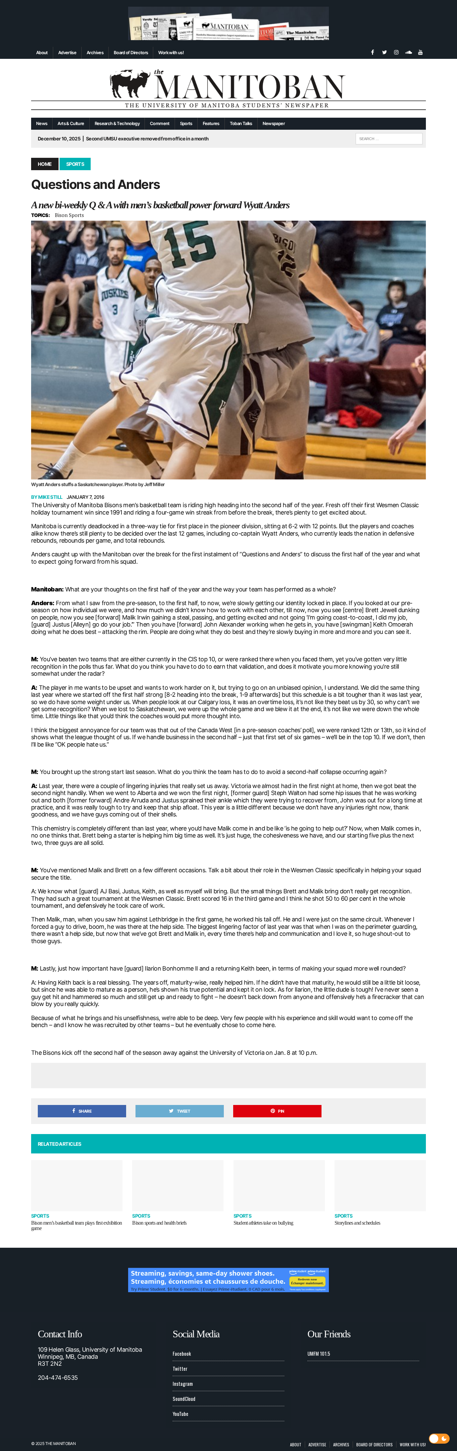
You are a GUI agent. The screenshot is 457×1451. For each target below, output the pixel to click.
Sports (186, 123)
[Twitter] (384, 51)
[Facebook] (372, 51)
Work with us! (171, 52)
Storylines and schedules (357, 1223)
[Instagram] (396, 51)
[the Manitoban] (228, 88)
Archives (95, 52)
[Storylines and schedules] (380, 1185)
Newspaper (274, 123)
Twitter (180, 1368)
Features (211, 123)
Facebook (182, 1353)
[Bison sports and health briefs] (177, 1185)
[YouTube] (420, 51)
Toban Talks (241, 123)
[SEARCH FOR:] (389, 138)
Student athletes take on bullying (263, 1223)
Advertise (67, 52)
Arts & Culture (71, 123)
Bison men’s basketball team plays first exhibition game (76, 1225)
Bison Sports (69, 215)
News (41, 123)
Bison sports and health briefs (159, 1223)
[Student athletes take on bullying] (279, 1185)
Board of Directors (131, 52)
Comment (160, 123)
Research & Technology (117, 123)
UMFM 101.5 (318, 1353)
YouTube (180, 1413)
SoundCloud (184, 1398)
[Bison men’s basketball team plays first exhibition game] (76, 1185)
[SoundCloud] (408, 51)
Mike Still (50, 497)
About (42, 52)
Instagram (183, 1383)
